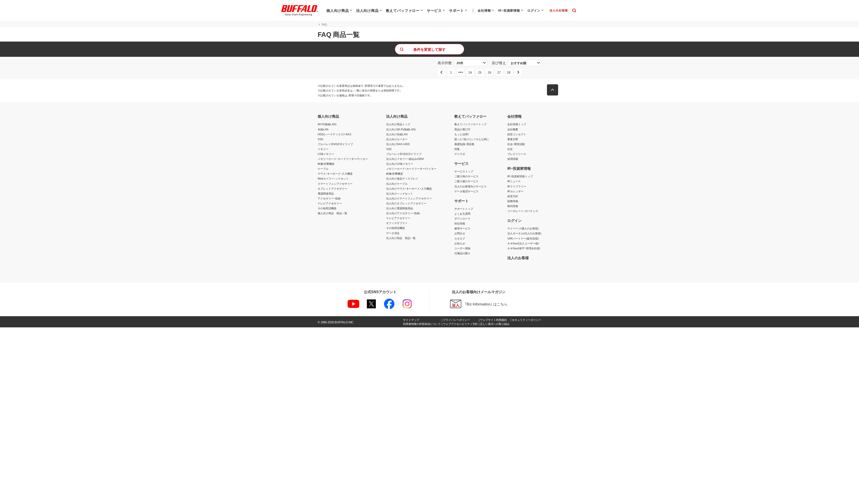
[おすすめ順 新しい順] (524, 62)
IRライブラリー (516, 186)
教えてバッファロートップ (470, 124)
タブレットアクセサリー (332, 188)
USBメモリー (326, 154)
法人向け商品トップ (398, 124)
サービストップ (463, 171)
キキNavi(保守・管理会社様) (523, 248)
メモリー (323, 149)
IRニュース (514, 181)
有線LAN (323, 129)
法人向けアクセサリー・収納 (403, 213)
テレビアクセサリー (330, 203)
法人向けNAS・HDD (398, 144)
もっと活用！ (461, 134)
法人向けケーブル (397, 184)
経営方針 (512, 196)
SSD (320, 139)
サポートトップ (463, 209)
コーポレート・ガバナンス (522, 211)
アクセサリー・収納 (329, 198)
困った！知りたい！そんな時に (471, 139)
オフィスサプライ (397, 223)
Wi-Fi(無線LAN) (327, 124)
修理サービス (462, 228)
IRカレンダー (515, 191)
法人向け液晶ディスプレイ (402, 178)
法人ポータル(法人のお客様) (524, 233)
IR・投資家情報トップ (520, 176)
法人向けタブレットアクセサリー (406, 203)
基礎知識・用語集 (464, 144)
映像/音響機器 (326, 164)
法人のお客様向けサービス (470, 186)
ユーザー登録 (462, 248)
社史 (510, 149)
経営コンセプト (516, 134)
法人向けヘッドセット (399, 193)
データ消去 (393, 233)
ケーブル (323, 169)
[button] (552, 89)
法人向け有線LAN (397, 134)
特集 (457, 149)
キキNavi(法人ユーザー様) (523, 243)
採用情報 (512, 159)
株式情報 (512, 206)
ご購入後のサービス (466, 181)
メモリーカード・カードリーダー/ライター (343, 159)
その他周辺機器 (327, 208)
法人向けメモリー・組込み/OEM (405, 159)
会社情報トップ (516, 124)
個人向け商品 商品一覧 (332, 213)
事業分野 (512, 139)
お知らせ (459, 243)
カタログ (459, 238)
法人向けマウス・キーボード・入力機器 (409, 188)
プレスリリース (516, 154)
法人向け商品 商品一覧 (401, 238)
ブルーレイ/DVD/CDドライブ (335, 144)
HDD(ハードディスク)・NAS (334, 134)
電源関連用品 (326, 193)
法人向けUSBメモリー (399, 164)
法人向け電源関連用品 (399, 208)
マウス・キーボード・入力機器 (335, 174)
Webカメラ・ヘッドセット (333, 178)
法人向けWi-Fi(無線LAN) (401, 129)
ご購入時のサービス (466, 176)
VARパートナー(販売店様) (523, 238)
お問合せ (459, 233)
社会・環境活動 (516, 144)
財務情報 (512, 201)
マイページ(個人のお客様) (523, 228)
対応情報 (459, 223)
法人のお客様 (518, 257)
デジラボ (459, 154)
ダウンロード (462, 218)
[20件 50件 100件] (470, 62)
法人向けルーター (397, 139)
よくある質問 (462, 214)
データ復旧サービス (466, 191)
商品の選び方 (462, 129)
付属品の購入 (462, 253)
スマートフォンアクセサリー (335, 184)
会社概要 (512, 129)
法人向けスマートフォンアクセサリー (409, 198)
